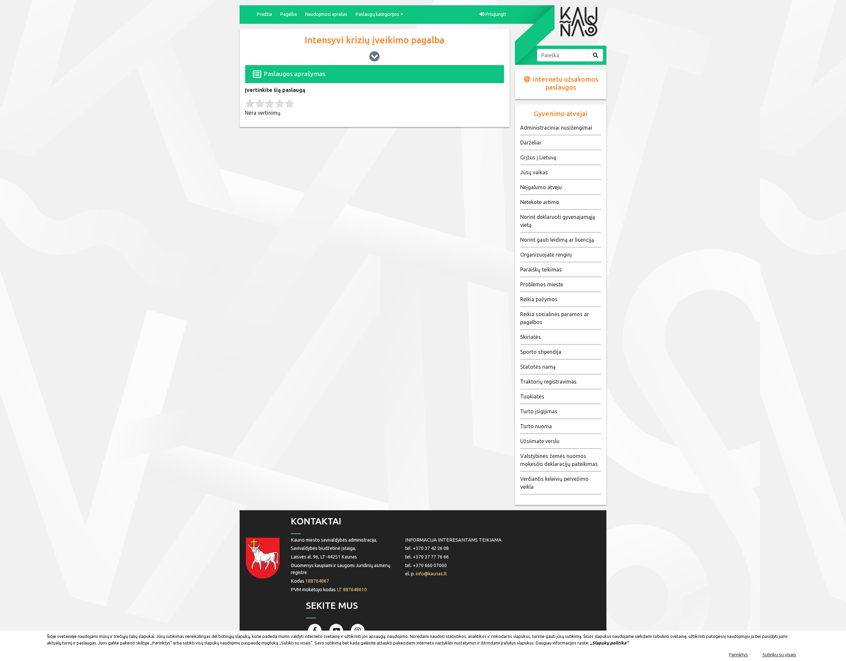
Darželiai (530, 142)
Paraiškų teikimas (541, 269)
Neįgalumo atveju (541, 187)
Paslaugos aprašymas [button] (294, 73)
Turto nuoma (536, 426)
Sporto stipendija (540, 352)
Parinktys (738, 654)
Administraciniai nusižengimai (556, 128)
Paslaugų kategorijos (377, 14)
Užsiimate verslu (539, 441)
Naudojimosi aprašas (326, 14)
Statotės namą (538, 367)
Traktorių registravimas (548, 382)
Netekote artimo (539, 202)
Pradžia (264, 14)
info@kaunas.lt (431, 573)
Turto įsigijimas (539, 411)
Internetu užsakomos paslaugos (564, 83)
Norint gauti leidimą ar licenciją (557, 240)
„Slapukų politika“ (609, 642)
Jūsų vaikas (534, 172)
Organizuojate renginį (546, 255)
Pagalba (288, 14)
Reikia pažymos (539, 299)
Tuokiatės (532, 396)
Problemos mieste (541, 284)
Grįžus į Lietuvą (538, 157)
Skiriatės (530, 337)
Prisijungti (495, 14)
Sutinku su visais (779, 654)
